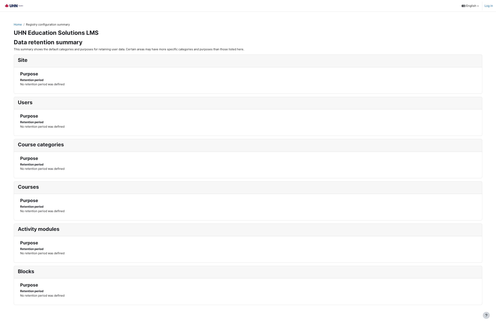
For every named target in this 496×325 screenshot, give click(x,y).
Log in (489, 6)
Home (18, 24)
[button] (470, 6)
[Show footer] (486, 315)
